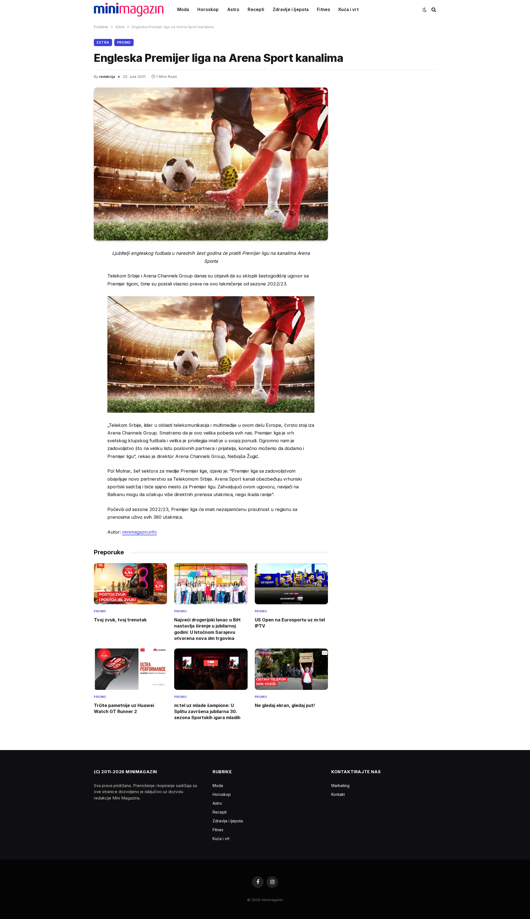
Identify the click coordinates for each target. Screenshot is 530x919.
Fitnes (323, 9)
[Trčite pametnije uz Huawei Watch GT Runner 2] (130, 669)
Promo (124, 42)
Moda (183, 9)
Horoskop (208, 9)
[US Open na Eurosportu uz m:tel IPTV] (291, 583)
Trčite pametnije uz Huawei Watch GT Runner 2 (124, 708)
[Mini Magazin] (128, 9)
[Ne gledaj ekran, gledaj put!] (291, 669)
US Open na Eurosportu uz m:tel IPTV (290, 623)
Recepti (256, 9)
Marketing (340, 785)
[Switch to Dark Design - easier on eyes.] (424, 9)
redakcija (107, 76)
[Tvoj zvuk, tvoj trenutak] (130, 583)
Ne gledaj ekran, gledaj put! (285, 705)
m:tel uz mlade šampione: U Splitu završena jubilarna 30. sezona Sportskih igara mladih (207, 712)
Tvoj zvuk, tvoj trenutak (120, 620)
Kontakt (338, 794)
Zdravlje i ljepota (291, 9)
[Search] (433, 10)
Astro (233, 9)
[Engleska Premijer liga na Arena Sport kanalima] (211, 164)
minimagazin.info (139, 532)
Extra (103, 42)
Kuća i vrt (348, 9)
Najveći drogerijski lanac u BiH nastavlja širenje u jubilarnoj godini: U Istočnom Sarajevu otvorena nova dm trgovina (207, 629)
